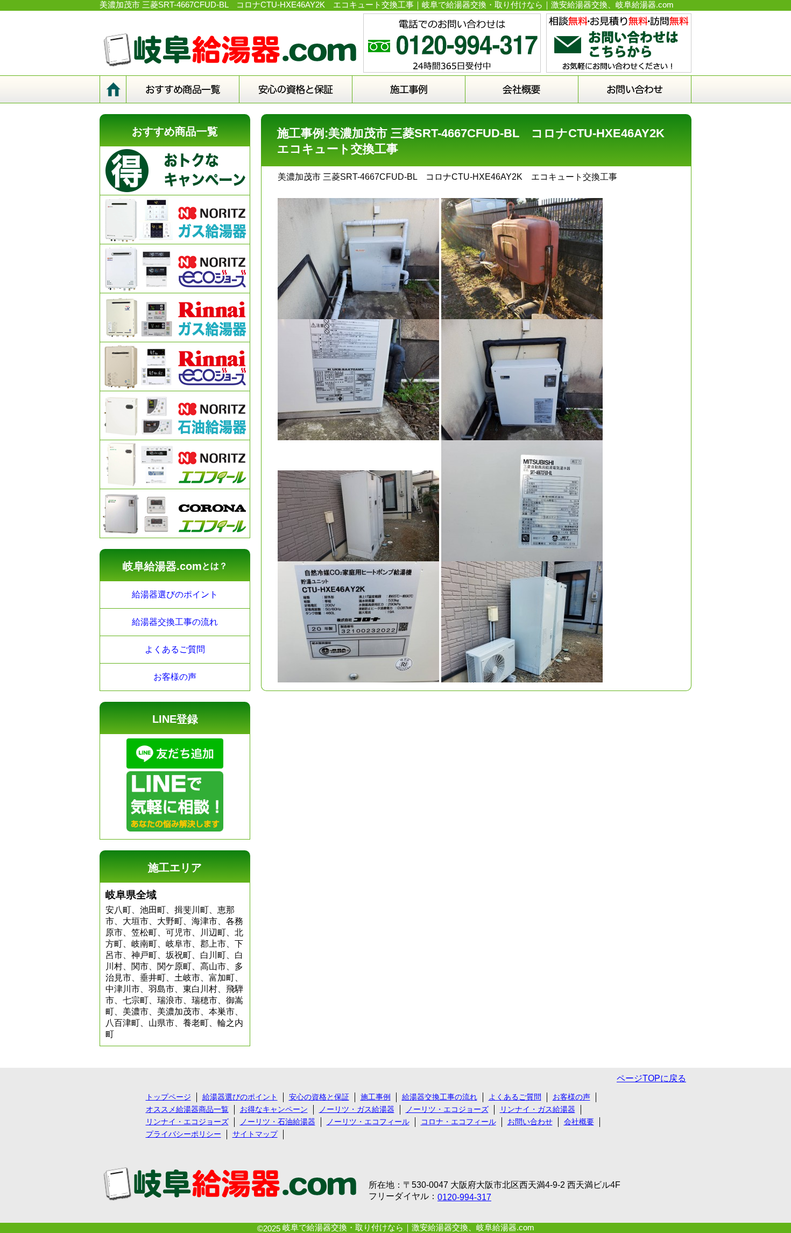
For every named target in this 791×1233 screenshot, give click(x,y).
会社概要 (579, 1121)
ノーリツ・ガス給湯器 (356, 1109)
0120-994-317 (464, 1197)
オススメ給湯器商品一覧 (187, 1109)
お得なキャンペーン (274, 1109)
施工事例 (376, 1097)
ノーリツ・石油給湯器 (277, 1121)
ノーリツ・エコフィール (368, 1121)
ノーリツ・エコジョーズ (447, 1109)
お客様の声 (174, 676)
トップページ (168, 1097)
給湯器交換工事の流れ (175, 621)
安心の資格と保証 (319, 1097)
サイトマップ (255, 1134)
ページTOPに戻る (651, 1078)
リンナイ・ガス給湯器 (537, 1109)
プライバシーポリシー (183, 1134)
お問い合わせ (530, 1121)
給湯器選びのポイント (175, 594)
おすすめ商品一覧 (175, 131)
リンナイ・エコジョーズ (187, 1121)
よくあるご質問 (175, 649)
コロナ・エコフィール (458, 1121)
